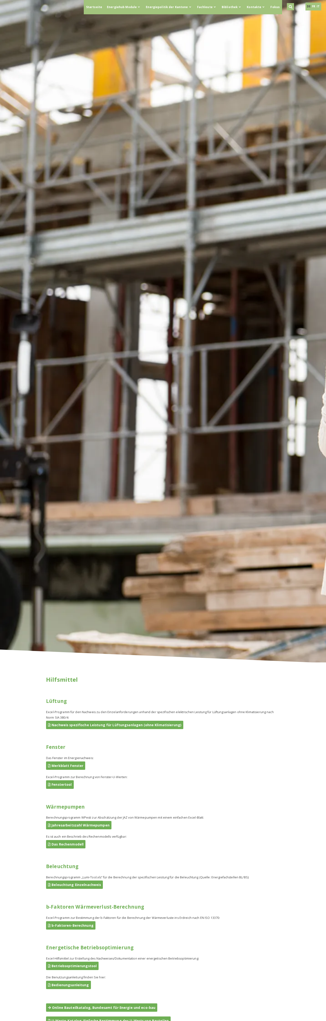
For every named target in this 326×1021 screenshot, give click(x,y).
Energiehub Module (122, 7)
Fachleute (205, 7)
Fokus (275, 7)
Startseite (94, 7)
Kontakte (254, 7)
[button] (290, 6)
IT (318, 6)
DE (309, 6)
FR (314, 6)
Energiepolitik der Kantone (167, 7)
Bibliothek (230, 7)
